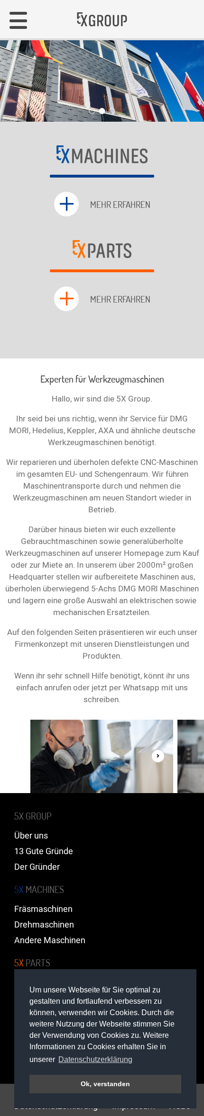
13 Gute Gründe (43, 851)
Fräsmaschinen (43, 909)
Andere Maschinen (49, 940)
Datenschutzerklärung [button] (95, 1059)
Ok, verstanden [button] (105, 1084)
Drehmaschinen (44, 925)
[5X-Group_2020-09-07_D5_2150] (101, 756)
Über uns (31, 836)
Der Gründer (37, 867)
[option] (101, 756)
